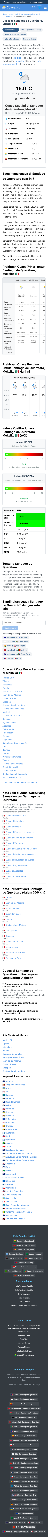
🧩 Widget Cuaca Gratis (24, 1355)
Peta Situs (24, 1339)
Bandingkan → (10, 628)
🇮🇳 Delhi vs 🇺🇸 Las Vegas (14, 646)
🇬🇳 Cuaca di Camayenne (24, 1250)
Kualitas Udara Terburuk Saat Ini (24, 1306)
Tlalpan (5, 753)
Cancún (5, 736)
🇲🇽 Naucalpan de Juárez (13, 942)
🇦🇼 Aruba (6, 1088)
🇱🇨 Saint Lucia (9, 1198)
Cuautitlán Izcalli (10, 767)
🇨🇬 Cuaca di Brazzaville (33, 1271)
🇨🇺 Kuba (6, 1167)
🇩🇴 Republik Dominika (12, 1191)
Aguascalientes (9, 722)
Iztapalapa (7, 684)
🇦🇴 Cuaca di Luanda (14, 1258)
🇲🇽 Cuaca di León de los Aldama (17, 838)
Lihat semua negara (35, 2)
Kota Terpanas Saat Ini (24, 1286)
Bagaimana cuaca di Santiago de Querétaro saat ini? (19, 985)
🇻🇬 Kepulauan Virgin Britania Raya (18, 1160)
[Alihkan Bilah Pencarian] (33, 7)
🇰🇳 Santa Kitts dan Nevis (14, 1208)
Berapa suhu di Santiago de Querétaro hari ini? (22, 1020)
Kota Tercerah (24, 1302)
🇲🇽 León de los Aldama (13, 904)
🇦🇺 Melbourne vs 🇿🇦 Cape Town (17, 654)
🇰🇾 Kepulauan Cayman (13, 1150)
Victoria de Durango (11, 757)
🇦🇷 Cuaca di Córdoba (14, 1254)
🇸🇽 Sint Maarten (9, 1215)
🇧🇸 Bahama (7, 1095)
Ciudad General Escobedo (14, 774)
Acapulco (6, 726)
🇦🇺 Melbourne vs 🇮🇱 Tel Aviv (15, 637)
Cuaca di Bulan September (15, 34)
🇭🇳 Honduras (8, 1139)
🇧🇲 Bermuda (8, 1108)
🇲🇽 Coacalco (8, 937)
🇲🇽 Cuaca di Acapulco (12, 872)
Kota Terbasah (24, 1294)
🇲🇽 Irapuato (7, 898)
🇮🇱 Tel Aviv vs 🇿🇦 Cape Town (16, 642)
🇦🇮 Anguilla (7, 1081)
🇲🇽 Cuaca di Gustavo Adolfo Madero (19, 849)
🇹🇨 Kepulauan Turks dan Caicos (17, 1153)
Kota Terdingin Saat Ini (24, 1290)
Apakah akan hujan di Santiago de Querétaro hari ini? (20, 1012)
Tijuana (5, 681)
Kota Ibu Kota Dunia (24, 1351)
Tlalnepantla (8, 729)
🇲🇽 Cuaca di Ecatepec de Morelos (18, 833)
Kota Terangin (24, 1298)
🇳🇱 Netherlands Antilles (13, 1177)
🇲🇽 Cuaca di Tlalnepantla (14, 877)
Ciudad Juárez (9, 698)
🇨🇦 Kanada (7, 1146)
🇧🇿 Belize (6, 1105)
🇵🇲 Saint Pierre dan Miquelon (15, 1205)
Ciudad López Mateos (12, 763)
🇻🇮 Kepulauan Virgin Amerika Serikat (19, 1157)
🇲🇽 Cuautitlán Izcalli (11, 915)
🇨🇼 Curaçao (7, 1112)
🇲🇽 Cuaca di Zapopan (12, 844)
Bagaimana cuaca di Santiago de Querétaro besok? (19, 1004)
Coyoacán (7, 739)
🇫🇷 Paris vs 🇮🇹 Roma (12, 658)
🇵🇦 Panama (7, 1184)
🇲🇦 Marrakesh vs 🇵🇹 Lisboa (15, 650)
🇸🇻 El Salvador (9, 1119)
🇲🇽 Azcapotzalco (10, 948)
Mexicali (6, 712)
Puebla (5, 688)
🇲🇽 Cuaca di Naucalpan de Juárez (18, 861)
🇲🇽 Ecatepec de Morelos (13, 953)
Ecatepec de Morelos (12, 691)
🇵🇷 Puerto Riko (9, 1188)
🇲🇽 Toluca (7, 920)
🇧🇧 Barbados (8, 1098)
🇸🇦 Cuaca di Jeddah (34, 1254)
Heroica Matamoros (11, 777)
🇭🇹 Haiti (6, 1136)
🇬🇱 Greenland (8, 1122)
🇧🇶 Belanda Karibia (11, 1102)
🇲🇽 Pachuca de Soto (11, 959)
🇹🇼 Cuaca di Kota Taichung (24, 1245)
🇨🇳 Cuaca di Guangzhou (24, 1275)
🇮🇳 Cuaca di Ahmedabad (24, 1241)
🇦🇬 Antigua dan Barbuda (13, 1084)
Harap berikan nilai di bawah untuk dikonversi (21, 14)
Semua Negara (24, 1347)
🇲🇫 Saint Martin (9, 1201)
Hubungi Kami (24, 1335)
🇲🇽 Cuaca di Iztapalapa (13, 822)
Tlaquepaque (8, 732)
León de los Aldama (11, 695)
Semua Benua (24, 1343)
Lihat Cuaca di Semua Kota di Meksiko (20, 782)
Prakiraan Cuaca (10, 30)
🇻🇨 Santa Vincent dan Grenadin (17, 1212)
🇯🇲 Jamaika (7, 1143)
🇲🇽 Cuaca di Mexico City (14, 816)
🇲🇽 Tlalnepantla (9, 931)
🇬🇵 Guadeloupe (9, 1129)
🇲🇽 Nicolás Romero (11, 909)
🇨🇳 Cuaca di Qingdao (33, 1258)
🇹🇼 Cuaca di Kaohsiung (24, 1263)
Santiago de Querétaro (13, 1057)
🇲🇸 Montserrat (9, 1174)
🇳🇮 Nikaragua (8, 1181)
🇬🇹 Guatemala (9, 1133)
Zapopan (6, 702)
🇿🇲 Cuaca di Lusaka (13, 1271)
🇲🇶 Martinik (7, 1170)
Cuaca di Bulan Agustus (31, 30)
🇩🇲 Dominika (8, 1115)
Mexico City (8, 677)
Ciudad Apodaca (10, 770)
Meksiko (9, 16)
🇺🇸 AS (5, 1091)
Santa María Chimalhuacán (14, 743)
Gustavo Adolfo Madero (13, 705)
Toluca (5, 760)
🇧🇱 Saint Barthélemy (11, 1194)
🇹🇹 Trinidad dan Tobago (13, 1218)
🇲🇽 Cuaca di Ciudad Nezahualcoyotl (19, 855)
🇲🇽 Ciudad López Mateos (14, 926)
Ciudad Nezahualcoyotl (13, 708)
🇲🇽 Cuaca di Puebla (11, 827)
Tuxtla (5, 746)
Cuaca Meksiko (29, 39)
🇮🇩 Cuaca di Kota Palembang (24, 1267)
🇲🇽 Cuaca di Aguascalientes (15, 866)
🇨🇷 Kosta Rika (8, 1163)
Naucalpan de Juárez (12, 715)
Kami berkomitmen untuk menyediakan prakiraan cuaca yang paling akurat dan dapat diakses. (24, 1328)
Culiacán (6, 719)
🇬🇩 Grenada (7, 1126)
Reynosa (6, 750)
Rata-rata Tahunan (11, 39)
